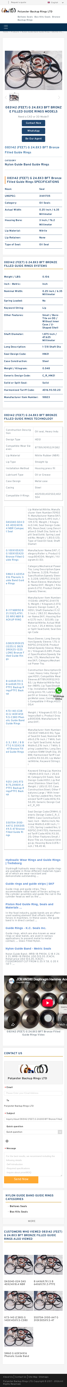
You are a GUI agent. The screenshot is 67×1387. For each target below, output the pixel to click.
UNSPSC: (10, 196)
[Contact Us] (59, 693)
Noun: (8, 189)
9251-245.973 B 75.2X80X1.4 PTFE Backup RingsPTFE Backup (15, 788)
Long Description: (15, 347)
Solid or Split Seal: (15, 383)
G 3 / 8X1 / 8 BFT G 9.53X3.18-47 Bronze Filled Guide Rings (15, 747)
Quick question (15, 1126)
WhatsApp (33, 131)
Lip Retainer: (13, 237)
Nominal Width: (13, 291)
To (8, 1100)
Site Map (32, 1377)
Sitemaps (43, 1377)
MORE (32, 1221)
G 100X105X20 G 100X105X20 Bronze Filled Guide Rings (15, 555)
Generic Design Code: (17, 375)
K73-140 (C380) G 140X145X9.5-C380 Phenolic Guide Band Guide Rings (15, 717)
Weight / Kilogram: (15, 368)
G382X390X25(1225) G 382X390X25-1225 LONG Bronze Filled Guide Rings (15, 651)
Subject (10, 1113)
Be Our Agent (33, 138)
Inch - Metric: (12, 284)
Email (9, 1087)
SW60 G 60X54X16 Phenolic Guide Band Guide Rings (15, 579)
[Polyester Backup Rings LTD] (8, 10)
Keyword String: (14, 308)
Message (10, 1148)
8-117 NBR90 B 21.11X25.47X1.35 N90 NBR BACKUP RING (15, 615)
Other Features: (13, 315)
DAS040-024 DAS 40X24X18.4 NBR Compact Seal (15, 527)
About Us (8, 1377)
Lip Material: (13, 230)
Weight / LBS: (12, 276)
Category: (11, 203)
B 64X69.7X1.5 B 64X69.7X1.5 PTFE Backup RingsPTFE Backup (15, 687)
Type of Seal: (13, 244)
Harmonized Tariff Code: (19, 390)
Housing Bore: (13, 220)
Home (5, 32)
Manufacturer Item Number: (21, 397)
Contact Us (20, 1377)
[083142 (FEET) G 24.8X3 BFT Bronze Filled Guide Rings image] (33, 70)
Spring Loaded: (13, 300)
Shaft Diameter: (14, 334)
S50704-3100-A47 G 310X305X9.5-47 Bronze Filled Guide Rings (15, 829)
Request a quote (18, 2)
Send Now (21, 1179)
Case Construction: (15, 361)
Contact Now (33, 123)
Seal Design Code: (15, 354)
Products (15, 32)
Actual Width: (13, 209)
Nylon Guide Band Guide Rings (36, 32)
